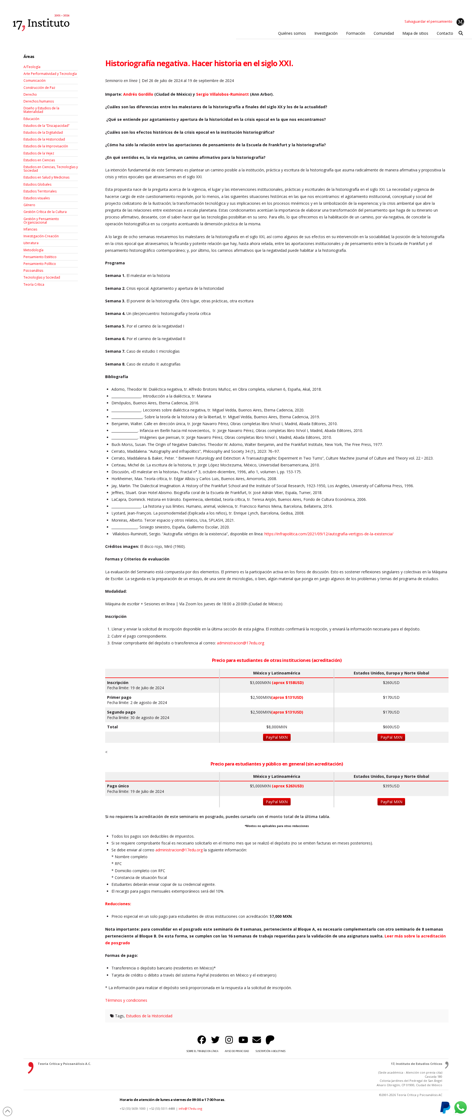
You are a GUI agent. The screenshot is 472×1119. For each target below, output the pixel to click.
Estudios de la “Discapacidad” (46, 125)
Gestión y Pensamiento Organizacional (41, 221)
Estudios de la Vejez (38, 153)
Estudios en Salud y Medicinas (46, 177)
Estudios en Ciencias (39, 160)
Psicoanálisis (33, 270)
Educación (31, 118)
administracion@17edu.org (179, 849)
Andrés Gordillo (138, 94)
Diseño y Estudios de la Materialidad (41, 110)
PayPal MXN (277, 737)
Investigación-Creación (41, 236)
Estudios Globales (37, 184)
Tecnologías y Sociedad (41, 277)
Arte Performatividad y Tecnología (50, 73)
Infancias (30, 229)
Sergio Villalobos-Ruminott (222, 94)
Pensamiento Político (39, 263)
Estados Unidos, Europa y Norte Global (391, 673)
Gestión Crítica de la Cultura (45, 211)
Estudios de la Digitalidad (43, 132)
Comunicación (34, 80)
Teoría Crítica (33, 284)
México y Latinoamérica (276, 673)
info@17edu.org (190, 1108)
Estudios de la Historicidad (149, 1015)
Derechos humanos (38, 101)
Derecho (30, 94)
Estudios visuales (36, 198)
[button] (461, 33)
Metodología (33, 250)
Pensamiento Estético (40, 257)
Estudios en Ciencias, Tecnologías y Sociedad (50, 169)
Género (29, 205)
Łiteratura (31, 243)
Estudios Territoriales (40, 191)
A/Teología (31, 67)
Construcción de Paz (39, 87)
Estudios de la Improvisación (45, 146)
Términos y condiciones (126, 1000)
